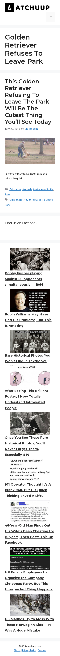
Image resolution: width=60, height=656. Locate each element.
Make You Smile (43, 189)
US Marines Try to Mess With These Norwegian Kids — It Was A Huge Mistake (29, 624)
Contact (42, 650)
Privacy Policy (29, 650)
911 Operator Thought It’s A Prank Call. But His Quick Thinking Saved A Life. (28, 490)
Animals (27, 189)
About (17, 650)
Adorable (15, 189)
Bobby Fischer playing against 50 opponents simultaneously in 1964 (24, 278)
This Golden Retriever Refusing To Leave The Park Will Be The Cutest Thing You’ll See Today (28, 101)
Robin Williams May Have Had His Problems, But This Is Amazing (28, 320)
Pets (7, 194)
